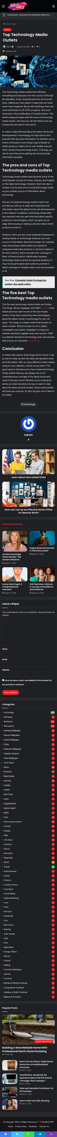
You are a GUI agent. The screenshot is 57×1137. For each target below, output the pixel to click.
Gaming (7, 781)
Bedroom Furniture (12, 997)
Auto (6, 817)
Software (8, 717)
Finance (7, 880)
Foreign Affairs (10, 952)
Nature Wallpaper (12, 735)
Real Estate (9, 776)
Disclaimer (33, 1126)
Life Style (8, 840)
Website (5, 670)
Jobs (6, 938)
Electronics (9, 925)
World (6, 862)
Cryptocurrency (11, 885)
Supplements (10, 803)
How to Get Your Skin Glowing (34, 1100)
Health (7, 790)
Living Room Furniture (14, 987)
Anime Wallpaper (11, 740)
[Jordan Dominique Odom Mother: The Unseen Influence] (14, 541)
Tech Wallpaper (11, 758)
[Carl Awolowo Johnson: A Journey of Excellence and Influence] (42, 574)
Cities (6, 744)
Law (6, 920)
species (7, 974)
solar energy (9, 934)
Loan (6, 902)
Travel (6, 867)
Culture (7, 960)
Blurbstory (8, 721)
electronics (33, 340)
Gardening (8, 916)
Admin (9, 47)
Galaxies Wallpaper (12, 749)
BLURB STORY (48, 1122)
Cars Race (8, 889)
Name (5, 649)
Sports (7, 849)
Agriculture (9, 947)
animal (7, 876)
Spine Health (9, 808)
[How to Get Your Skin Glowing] (9, 1104)
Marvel (7, 956)
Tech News (9, 763)
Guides (7, 785)
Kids (6, 835)
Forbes (45, 308)
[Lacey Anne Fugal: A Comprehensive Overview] (14, 574)
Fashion (7, 826)
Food (6, 907)
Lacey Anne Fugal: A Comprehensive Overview (12, 587)
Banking (7, 929)
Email (5, 659)
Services (8, 911)
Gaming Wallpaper (12, 730)
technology (9, 712)
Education (8, 853)
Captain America (11, 753)
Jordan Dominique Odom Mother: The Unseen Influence (11, 557)
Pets (6, 943)
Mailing (7, 965)
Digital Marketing (11, 898)
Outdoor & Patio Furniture (15, 992)
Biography (8, 858)
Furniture (8, 978)
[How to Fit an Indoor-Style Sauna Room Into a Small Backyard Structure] (9, 1065)
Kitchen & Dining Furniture (15, 983)
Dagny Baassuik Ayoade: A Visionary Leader (42, 549)
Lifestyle (7, 844)
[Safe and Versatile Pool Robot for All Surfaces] (9, 1092)
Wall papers (9, 726)
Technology (29, 404)
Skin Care (8, 794)
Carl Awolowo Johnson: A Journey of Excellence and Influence (41, 587)
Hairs (6, 799)
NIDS (6, 813)
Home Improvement (13, 822)
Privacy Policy (21, 1126)
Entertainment (10, 871)
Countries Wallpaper (13, 969)
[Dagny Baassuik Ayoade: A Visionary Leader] (42, 538)
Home (7, 24)
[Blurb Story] (17, 6)
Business (8, 771)
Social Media (9, 893)
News (14, 24)
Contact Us (44, 1126)
